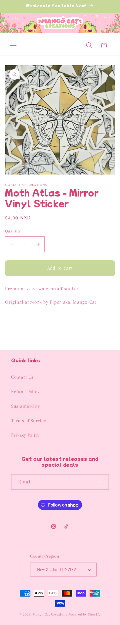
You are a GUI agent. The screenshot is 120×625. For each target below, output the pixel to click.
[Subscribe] (101, 482)
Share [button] (17, 321)
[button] (13, 45)
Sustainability (25, 406)
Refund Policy (25, 391)
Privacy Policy (25, 435)
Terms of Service (28, 420)
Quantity (13, 231)
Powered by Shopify (84, 614)
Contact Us (22, 377)
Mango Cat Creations (50, 614)
